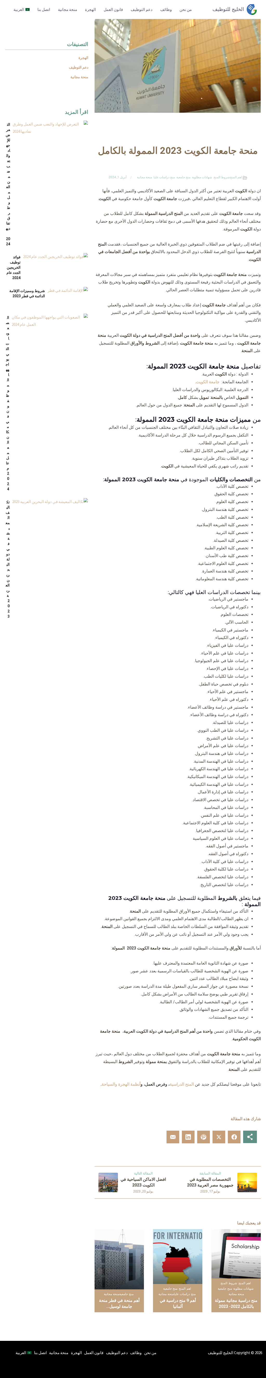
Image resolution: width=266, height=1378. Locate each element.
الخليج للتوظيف (228, 9)
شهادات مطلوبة (202, 177)
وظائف (166, 9)
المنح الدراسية (182, 1084)
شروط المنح (222, 177)
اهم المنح (236, 177)
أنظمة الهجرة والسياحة (121, 1084)
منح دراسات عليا (164, 177)
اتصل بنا (43, 9)
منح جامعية (183, 177)
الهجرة (90, 9)
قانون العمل (113, 9)
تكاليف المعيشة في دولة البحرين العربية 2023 (8, 559)
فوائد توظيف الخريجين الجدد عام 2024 (13, 267)
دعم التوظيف (141, 9)
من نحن (185, 9)
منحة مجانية (67, 9)
